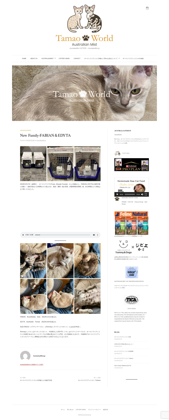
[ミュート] (142, 194)
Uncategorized (25, 130)
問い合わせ (70, 409)
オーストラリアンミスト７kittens (89, 380)
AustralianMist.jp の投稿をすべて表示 (31, 364)
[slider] (130, 194)
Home (24, 58)
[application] (131, 187)
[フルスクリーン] (146, 194)
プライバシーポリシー (94, 409)
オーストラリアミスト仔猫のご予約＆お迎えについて (100, 58)
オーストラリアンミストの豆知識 (133, 58)
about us (33, 58)
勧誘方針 (105, 409)
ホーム (63, 409)
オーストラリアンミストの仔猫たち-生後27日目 (36, 380)
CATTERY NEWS (64, 58)
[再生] (117, 194)
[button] (131, 187)
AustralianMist (47, 58)
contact (77, 58)
